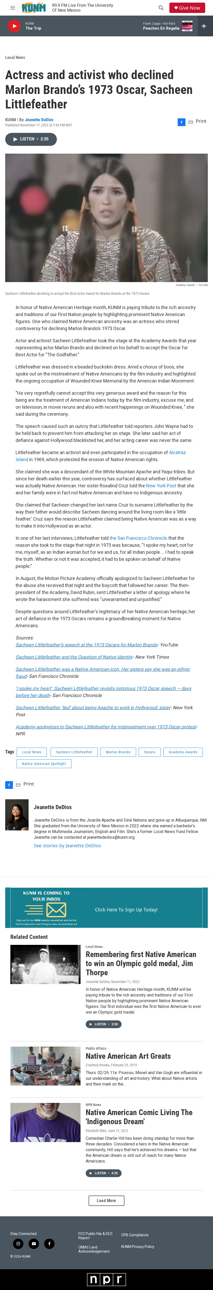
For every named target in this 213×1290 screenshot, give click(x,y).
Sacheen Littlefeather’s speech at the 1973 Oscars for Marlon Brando (86, 644)
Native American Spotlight (44, 764)
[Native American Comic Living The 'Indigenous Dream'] (45, 1122)
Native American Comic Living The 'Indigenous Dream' (139, 1117)
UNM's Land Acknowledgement (94, 1249)
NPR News (93, 1105)
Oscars (149, 752)
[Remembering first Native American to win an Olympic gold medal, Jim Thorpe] (45, 964)
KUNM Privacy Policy (137, 1247)
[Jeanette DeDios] (17, 814)
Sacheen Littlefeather (74, 752)
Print (201, 121)
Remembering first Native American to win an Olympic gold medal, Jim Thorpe (141, 963)
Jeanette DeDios (39, 119)
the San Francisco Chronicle (138, 538)
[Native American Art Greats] (45, 1066)
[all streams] (205, 26)
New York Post (161, 485)
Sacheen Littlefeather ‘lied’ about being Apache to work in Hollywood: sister (93, 707)
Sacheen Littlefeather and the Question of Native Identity (74, 657)
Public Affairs (96, 1048)
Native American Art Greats (128, 1056)
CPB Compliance (135, 1235)
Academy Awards (183, 752)
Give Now (189, 8)
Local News (15, 57)
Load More (106, 1200)
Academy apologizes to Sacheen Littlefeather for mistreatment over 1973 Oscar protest (106, 726)
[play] (14, 26)
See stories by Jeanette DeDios (67, 845)
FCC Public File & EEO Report (95, 1236)
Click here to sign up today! (126, 909)
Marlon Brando (118, 752)
